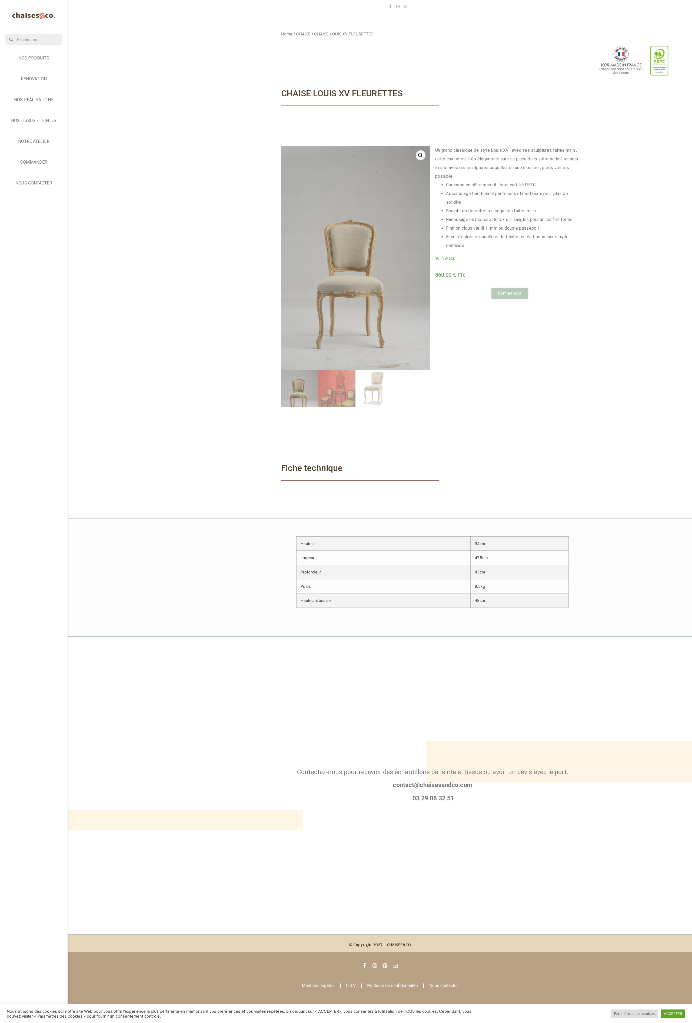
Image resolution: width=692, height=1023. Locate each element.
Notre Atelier (33, 141)
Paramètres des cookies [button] (634, 1013)
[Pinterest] (385, 966)
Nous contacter (33, 183)
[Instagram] (398, 6)
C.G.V (351, 985)
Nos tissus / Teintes (34, 120)
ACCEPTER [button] (673, 1013)
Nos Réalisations (34, 99)
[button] (509, 293)
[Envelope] (405, 6)
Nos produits (33, 58)
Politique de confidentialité (392, 985)
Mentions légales (318, 985)
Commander (34, 162)
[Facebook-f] (390, 6)
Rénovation (34, 78)
